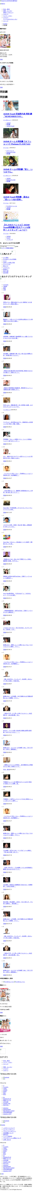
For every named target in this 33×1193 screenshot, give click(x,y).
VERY (5, 1088)
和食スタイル (7, 1100)
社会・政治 (6, 9)
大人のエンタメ (12, 19)
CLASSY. (5, 1087)
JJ (3, 1085)
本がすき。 (6, 1105)
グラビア (5, 17)
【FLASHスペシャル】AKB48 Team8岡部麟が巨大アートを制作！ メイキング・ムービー (16, 227)
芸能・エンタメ (7, 11)
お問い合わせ (7, 1139)
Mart (4, 1093)
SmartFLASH (6, 1103)
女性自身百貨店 (7, 1112)
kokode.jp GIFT (7, 1114)
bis (4, 1097)
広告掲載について (8, 1133)
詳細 (1, 59)
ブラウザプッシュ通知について (12, 1138)
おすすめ (5, 284)
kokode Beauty (7, 1109)
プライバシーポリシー (9, 1131)
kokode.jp (5, 1108)
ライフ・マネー (7, 16)
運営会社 (5, 1134)
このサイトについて (9, 1128)
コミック (5, 21)
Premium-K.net (7, 1098)
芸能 (4, 12)
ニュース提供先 (7, 1136)
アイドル (5, 19)
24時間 (5, 286)
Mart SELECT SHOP (8, 1111)
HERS (5, 1091)
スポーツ (5, 14)
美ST (4, 1094)
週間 (4, 288)
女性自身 (5, 1102)
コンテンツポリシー (9, 1129)
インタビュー (9, 12)
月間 (4, 289)
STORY (5, 1090)
